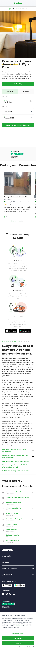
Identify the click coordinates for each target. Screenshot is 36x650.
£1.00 (17, 221)
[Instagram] (7, 594)
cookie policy (19, 626)
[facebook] (3, 594)
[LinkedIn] (14, 594)
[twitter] (10, 594)
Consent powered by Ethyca (25, 647)
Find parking (18, 84)
